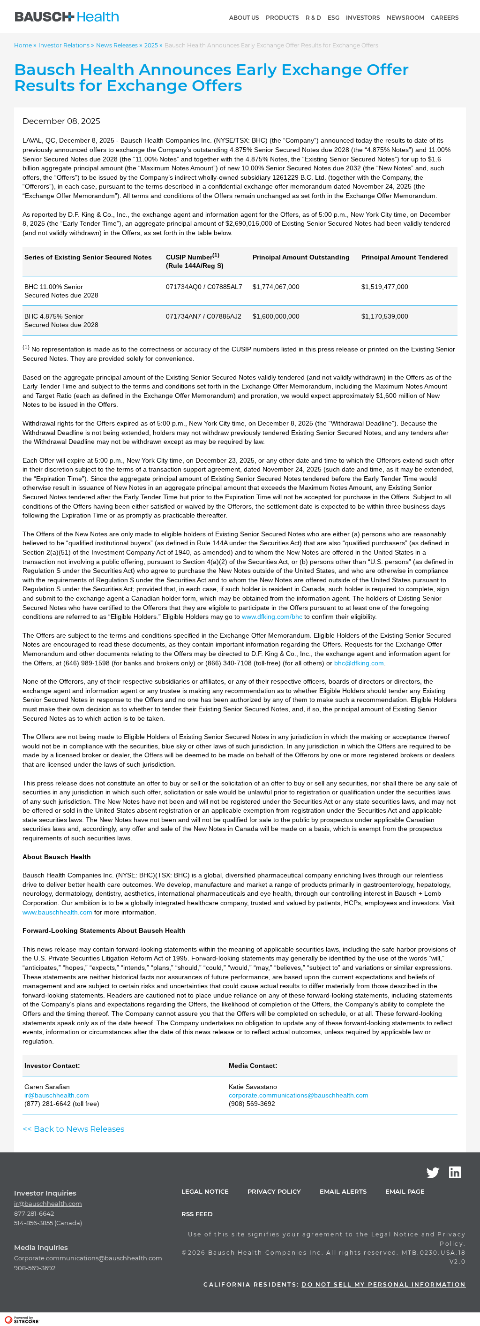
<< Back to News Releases (73, 1129)
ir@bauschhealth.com (56, 1095)
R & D (313, 17)
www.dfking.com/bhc (272, 616)
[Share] (458, 49)
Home (23, 45)
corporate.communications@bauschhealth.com (298, 1095)
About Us (244, 17)
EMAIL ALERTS (343, 1191)
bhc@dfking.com (359, 663)
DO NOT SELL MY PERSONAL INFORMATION (383, 1284)
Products (282, 17)
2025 (151, 45)
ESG (333, 17)
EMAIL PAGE (405, 1191)
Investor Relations (64, 45)
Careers (445, 17)
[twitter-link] (433, 1172)
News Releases (117, 45)
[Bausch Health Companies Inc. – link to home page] (67, 17)
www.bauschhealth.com (57, 912)
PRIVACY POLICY (274, 1191)
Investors (363, 17)
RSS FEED (197, 1214)
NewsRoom (405, 17)
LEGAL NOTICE (205, 1191)
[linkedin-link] (455, 1172)
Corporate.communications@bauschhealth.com (88, 1258)
